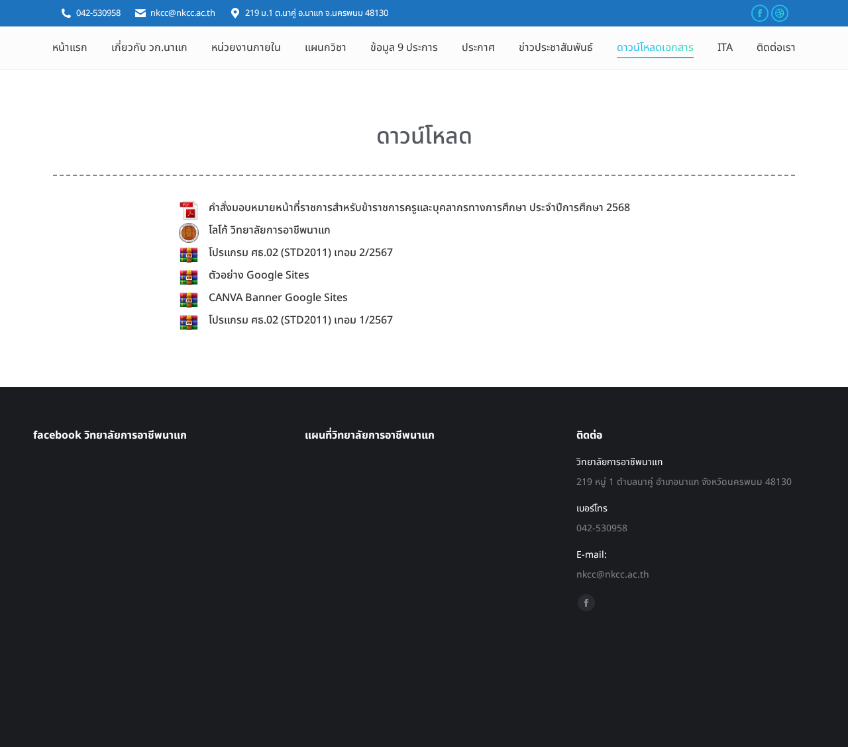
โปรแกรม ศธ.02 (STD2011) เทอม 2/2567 (301, 253)
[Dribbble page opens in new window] (779, 13)
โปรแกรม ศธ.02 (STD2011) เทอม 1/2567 (301, 320)
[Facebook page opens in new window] (759, 13)
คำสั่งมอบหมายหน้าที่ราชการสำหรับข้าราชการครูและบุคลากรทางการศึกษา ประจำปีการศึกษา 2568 (419, 208)
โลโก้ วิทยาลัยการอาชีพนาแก (270, 230)
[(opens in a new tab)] (189, 210)
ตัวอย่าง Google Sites (259, 275)
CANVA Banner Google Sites (278, 298)
